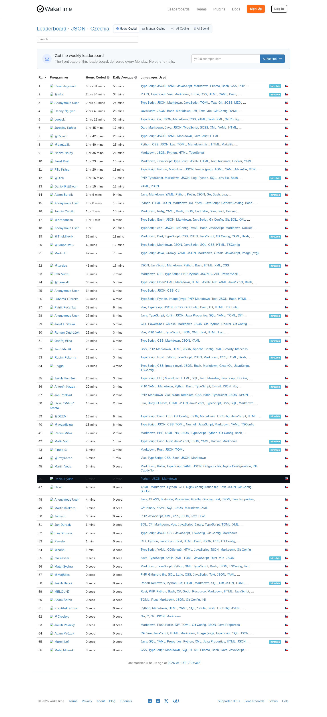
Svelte (201, 608)
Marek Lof (61, 641)
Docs (236, 9)
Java (168, 127)
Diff (194, 111)
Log (194, 177)
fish (206, 144)
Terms (73, 701)
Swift (221, 211)
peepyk (59, 119)
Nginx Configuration (237, 466)
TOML (204, 102)
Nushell (191, 424)
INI (191, 203)
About (101, 701)
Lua (173, 144)
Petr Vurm (61, 274)
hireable (275, 86)
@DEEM (60, 416)
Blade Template (183, 395)
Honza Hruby (63, 153)
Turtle (195, 94)
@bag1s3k (62, 144)
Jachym (59, 516)
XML (219, 119)
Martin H (60, 253)
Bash (225, 86)
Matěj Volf (61, 441)
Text (214, 102)
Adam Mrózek (64, 633)
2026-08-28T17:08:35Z (184, 663)
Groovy (171, 253)
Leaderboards (179, 9)
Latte (179, 574)
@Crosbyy (61, 616)
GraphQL (225, 365)
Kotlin (191, 194)
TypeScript (148, 86)
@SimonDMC (64, 245)
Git (220, 102)
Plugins (219, 9)
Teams (201, 9)
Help (285, 701)
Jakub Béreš (63, 583)
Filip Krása (61, 169)
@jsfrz (58, 94)
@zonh (59, 550)
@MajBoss (62, 574)
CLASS (154, 499)
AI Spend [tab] (203, 28)
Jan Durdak (62, 524)
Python (145, 144)
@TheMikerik (63, 236)
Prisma (215, 86)
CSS (234, 86)
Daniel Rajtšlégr (65, 186)
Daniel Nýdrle (63, 479)
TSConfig (181, 228)
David (58, 487)
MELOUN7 (62, 591)
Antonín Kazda (64, 386)
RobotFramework (153, 583)
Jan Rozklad (63, 395)
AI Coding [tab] (182, 28)
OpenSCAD (165, 282)
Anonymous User (66, 103)
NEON (243, 395)
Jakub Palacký (64, 625)
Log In (279, 8)
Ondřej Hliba (63, 340)
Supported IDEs (229, 701)
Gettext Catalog (232, 203)
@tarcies (60, 265)
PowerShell (230, 274)
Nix (214, 282)
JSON (78, 29)
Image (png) (204, 169)
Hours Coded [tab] (128, 28)
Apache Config (203, 349)
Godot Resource (194, 591)
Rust (160, 357)
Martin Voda (62, 466)
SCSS (228, 102)
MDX (237, 102)
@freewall (61, 282)
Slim (213, 211)
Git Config (221, 111)
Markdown (201, 86)
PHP (241, 86)
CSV (201, 516)
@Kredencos (63, 220)
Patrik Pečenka (65, 307)
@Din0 (59, 178)
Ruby (160, 211)
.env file (223, 177)
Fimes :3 (60, 449)
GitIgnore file (212, 466)
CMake (171, 324)
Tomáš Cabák (64, 211)
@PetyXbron (63, 458)
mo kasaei (61, 558)
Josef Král (61, 161)
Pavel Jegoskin (65, 86)
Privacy (87, 701)
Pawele (59, 541)
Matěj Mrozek (64, 650)
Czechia (99, 29)
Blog (112, 701)
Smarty (228, 349)
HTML (213, 94)
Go (209, 194)
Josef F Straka (64, 324)
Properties (182, 499)
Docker (237, 161)
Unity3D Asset (157, 403)
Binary (150, 508)
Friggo (59, 366)
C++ (160, 274)
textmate (224, 161)
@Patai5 (60, 136)
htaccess (241, 349)
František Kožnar (66, 608)
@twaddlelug (63, 424)
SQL (213, 177)
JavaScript (184, 86)
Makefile (227, 144)
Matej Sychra (63, 566)
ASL (217, 274)
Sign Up (256, 8)
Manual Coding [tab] (155, 28)
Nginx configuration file (202, 487)
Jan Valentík (63, 349)
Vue (170, 94)
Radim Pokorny (65, 357)
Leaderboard (51, 29)
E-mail (216, 386)
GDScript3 (174, 549)
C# (159, 119)
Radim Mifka (63, 433)
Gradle (219, 253)
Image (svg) (250, 253)
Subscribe (270, 58)
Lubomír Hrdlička (66, 299)
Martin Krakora (64, 508)
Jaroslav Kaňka (65, 127)
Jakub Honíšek (64, 378)
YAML (171, 86)
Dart (144, 127)
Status (273, 701)
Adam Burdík (63, 194)
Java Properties (196, 315)
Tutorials (126, 701)
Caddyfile (201, 211)
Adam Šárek (63, 600)
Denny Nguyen (64, 111)
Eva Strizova (63, 533)
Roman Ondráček (66, 332)
